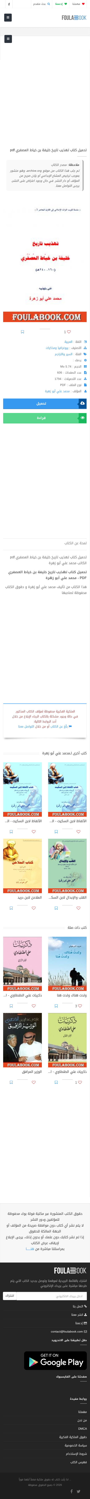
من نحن (82, 1420)
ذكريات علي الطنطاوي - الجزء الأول (67, 1072)
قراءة (41, 418)
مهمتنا (76, 4)
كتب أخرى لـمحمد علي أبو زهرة (64, 753)
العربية (68, 342)
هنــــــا (30, 1249)
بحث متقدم (39, 4)
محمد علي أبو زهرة (57, 391)
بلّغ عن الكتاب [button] (59, 726)
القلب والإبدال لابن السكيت (67, 898)
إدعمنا (79, 1323)
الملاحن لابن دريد (30, 898)
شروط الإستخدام (76, 1454)
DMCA (82, 1429)
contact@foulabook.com (67, 1331)
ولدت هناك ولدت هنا (72, 995)
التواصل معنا (26, 726)
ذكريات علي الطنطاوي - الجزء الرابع (22, 995)
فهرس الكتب (78, 1462)
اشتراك (9, 1296)
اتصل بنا (78, 1306)
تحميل (41, 403)
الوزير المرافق (32, 1072)
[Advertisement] (45, 94)
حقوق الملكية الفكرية (73, 1437)
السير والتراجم (63, 354)
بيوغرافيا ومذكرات (57, 348)
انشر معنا (77, 1315)
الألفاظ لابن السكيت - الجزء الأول (22, 821)
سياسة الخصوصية (76, 1445)
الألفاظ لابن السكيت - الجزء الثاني (67, 821)
